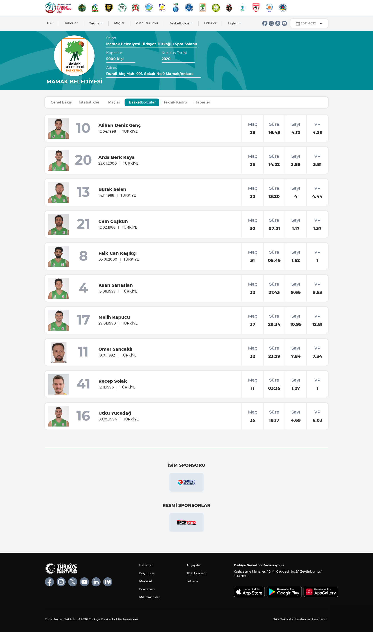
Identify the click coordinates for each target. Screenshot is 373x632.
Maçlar (119, 23)
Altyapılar (193, 565)
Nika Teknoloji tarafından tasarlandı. (300, 619)
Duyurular (147, 573)
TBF (50, 23)
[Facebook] (264, 23)
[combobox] (309, 23)
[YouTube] (284, 23)
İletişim (192, 581)
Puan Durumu (147, 23)
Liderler (210, 23)
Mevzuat (145, 581)
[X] (277, 23)
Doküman (147, 589)
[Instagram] (271, 23)
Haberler (71, 23)
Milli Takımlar (149, 597)
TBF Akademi (196, 573)
